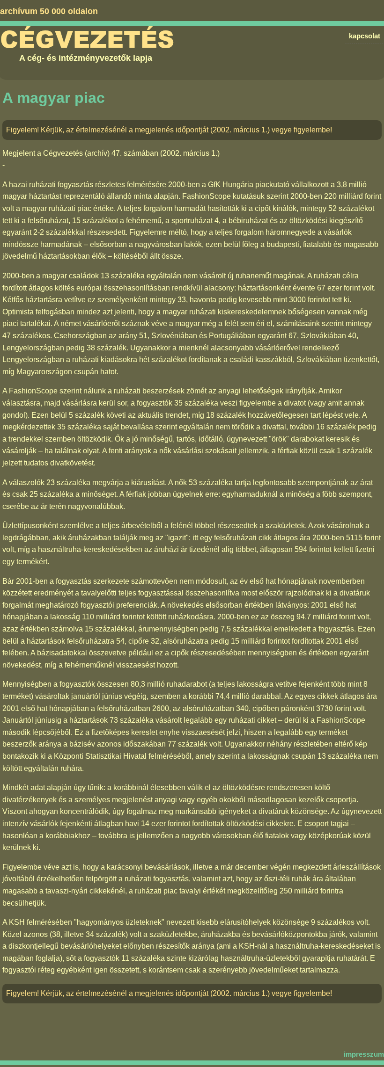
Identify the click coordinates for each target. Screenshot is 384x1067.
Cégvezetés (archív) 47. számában (100, 153)
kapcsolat (364, 36)
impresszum (364, 1054)
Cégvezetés (87, 40)
